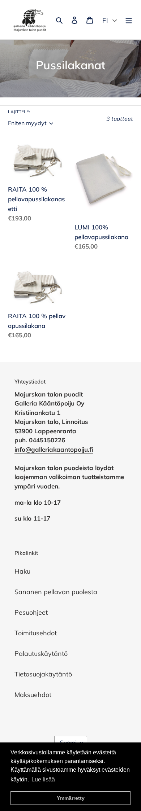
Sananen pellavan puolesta (55, 592)
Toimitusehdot (35, 633)
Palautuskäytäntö (41, 653)
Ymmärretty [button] (71, 798)
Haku (22, 571)
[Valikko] (128, 19)
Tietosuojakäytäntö (43, 674)
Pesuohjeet (31, 612)
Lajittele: (19, 111)
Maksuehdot (32, 695)
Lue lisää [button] (43, 779)
